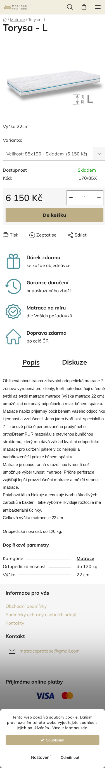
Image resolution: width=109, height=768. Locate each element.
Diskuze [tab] (74, 362)
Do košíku (54, 215)
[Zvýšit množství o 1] (99, 198)
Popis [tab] (31, 362)
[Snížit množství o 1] (71, 198)
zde (83, 727)
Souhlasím (55, 740)
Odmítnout (70, 757)
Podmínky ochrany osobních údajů (41, 614)
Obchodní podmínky (26, 606)
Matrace (85, 558)
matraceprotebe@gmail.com (50, 651)
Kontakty (15, 623)
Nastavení (41, 757)
